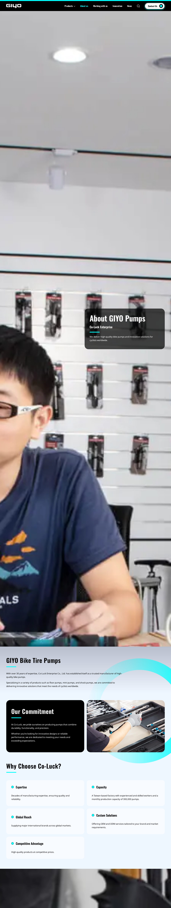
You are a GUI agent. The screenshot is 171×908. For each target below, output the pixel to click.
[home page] (13, 6)
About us (84, 6)
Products (69, 6)
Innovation (117, 6)
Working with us (100, 6)
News (129, 6)
